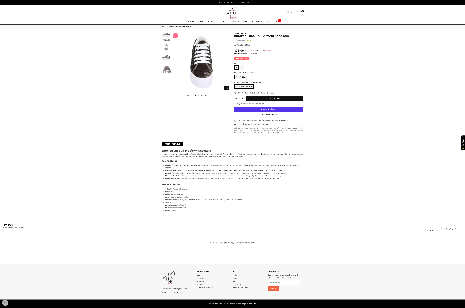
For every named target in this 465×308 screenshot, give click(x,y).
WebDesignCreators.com (247, 304)
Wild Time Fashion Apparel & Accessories (268, 132)
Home (164, 26)
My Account (201, 278)
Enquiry (272, 93)
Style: (247, 82)
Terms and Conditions (240, 287)
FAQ (233, 281)
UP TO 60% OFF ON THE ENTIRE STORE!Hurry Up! (232, 2)
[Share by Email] (206, 95)
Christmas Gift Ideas (276, 128)
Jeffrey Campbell (240, 33)
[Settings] (292, 12)
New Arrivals (283, 130)
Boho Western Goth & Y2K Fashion (255, 128)
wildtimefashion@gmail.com (176, 289)
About (234, 278)
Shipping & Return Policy (205, 287)
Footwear (235, 22)
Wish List (200, 281)
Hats (268, 22)
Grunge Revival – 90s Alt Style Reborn (264, 130)
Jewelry (222, 22)
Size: (236, 63)
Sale (277, 21)
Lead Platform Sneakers (244, 86)
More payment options (269, 114)
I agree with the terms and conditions (250, 104)
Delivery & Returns (258, 93)
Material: (244, 73)
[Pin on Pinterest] (199, 95)
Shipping (237, 54)
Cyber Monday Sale (291, 128)
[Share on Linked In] (202, 95)
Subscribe (273, 289)
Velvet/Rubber (240, 77)
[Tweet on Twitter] (195, 95)
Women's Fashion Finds (194, 22)
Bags (245, 22)
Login (199, 275)
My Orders (200, 284)
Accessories (257, 22)
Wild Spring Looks (246, 132)
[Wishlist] (296, 12)
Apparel (211, 22)
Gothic (247, 130)
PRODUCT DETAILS (172, 144)
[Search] (288, 12)
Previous (174, 62)
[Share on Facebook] (192, 95)
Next (228, 62)
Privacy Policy (237, 284)
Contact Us (236, 275)
